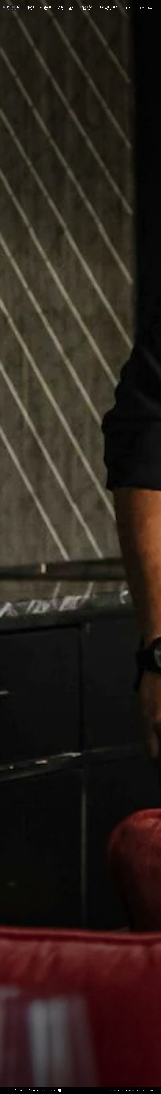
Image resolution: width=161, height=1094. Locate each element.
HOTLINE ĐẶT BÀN (122, 1090)
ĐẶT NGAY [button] (146, 8)
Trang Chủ (30, 7)
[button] (33, 1090)
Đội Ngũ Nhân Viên (108, 7)
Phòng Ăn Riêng (86, 7)
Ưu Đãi (71, 7)
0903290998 (146, 1090)
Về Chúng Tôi (45, 7)
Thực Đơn (60, 7)
